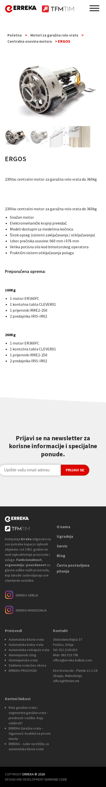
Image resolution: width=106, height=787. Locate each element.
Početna (14, 35)
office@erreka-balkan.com (72, 660)
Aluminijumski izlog (22, 655)
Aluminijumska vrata (23, 660)
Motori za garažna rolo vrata (54, 35)
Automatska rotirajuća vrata (29, 650)
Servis (62, 545)
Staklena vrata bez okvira (27, 665)
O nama (63, 526)
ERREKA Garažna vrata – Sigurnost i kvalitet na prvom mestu (30, 733)
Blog (61, 555)
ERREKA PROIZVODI (23, 670)
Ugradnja (65, 536)
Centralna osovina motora (29, 41)
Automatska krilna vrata (26, 644)
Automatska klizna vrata (26, 639)
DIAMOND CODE (56, 779)
